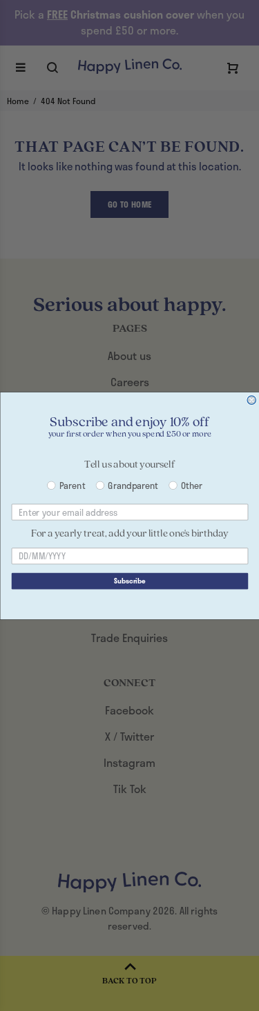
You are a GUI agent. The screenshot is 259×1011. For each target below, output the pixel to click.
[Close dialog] (251, 399)
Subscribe (130, 580)
